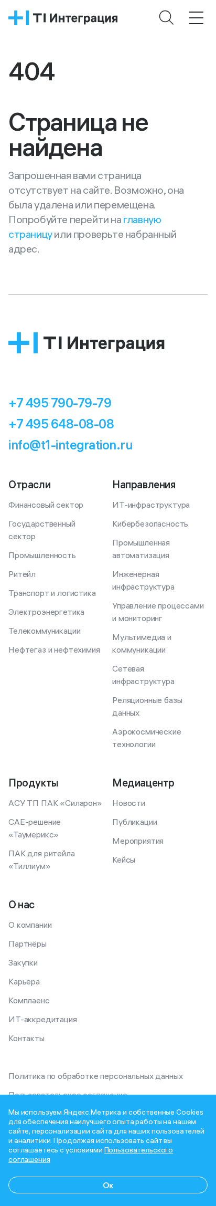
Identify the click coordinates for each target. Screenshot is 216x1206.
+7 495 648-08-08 (61, 423)
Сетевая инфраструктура (143, 674)
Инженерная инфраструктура (143, 580)
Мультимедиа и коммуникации (143, 643)
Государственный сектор (42, 529)
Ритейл (22, 574)
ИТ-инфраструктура (151, 504)
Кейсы (123, 859)
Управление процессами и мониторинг (159, 611)
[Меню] (196, 17)
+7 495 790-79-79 (59, 402)
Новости (128, 803)
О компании (29, 924)
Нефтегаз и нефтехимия (54, 649)
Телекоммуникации (44, 630)
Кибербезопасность (150, 523)
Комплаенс (29, 1000)
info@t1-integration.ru (70, 444)
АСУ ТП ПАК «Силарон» (55, 803)
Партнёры (27, 943)
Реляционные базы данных (148, 706)
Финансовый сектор (45, 504)
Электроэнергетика (46, 611)
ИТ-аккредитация (42, 1019)
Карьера (24, 981)
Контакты (26, 1038)
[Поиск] (166, 17)
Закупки (23, 962)
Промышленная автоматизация (142, 548)
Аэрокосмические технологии (147, 737)
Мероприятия (138, 840)
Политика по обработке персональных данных (95, 1076)
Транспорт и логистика (52, 593)
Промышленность (42, 555)
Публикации (134, 821)
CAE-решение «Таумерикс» (35, 828)
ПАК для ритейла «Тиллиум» (42, 859)
